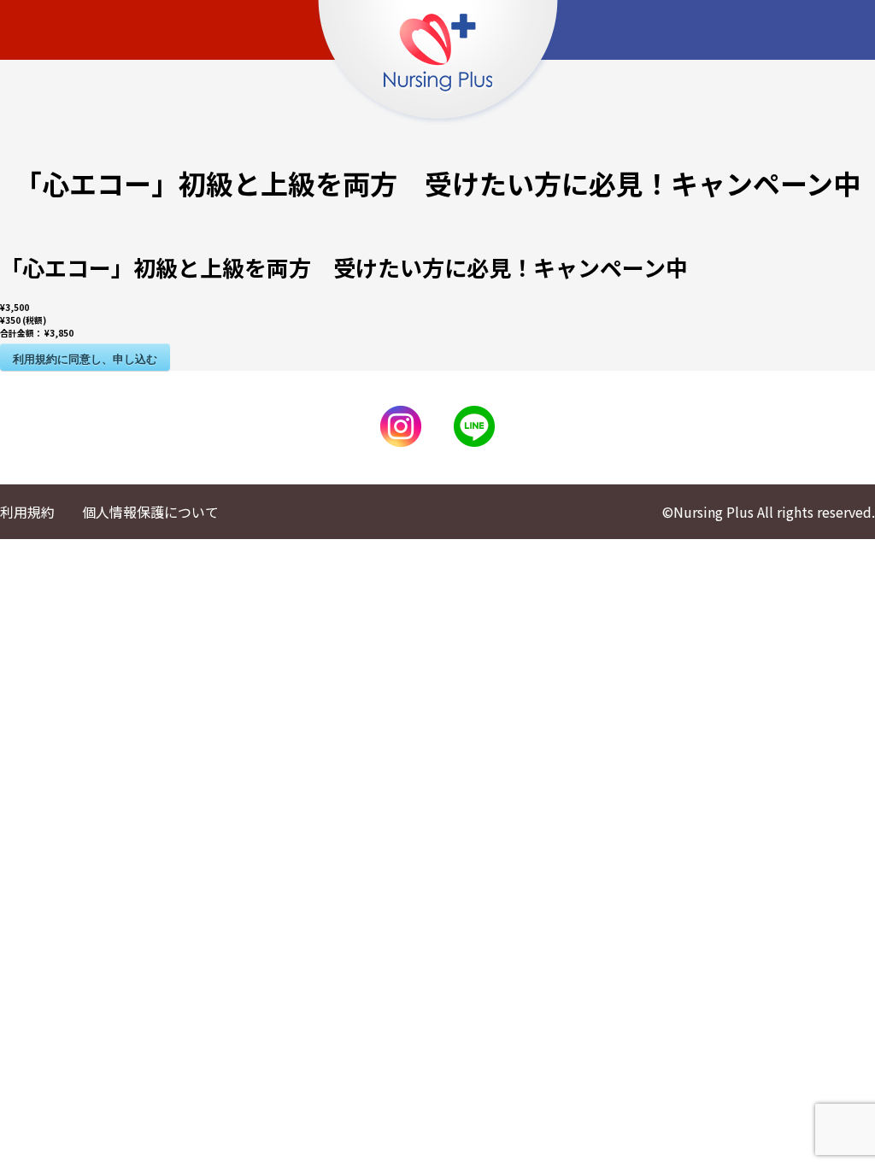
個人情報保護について (150, 511)
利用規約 (27, 511)
